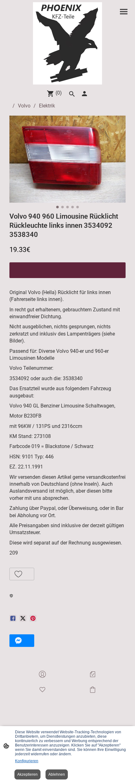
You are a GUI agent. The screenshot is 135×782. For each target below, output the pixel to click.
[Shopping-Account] (84, 93)
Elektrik (47, 106)
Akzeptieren (27, 774)
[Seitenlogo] (67, 43)
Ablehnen (56, 774)
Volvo (24, 106)
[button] (21, 574)
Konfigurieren (26, 761)
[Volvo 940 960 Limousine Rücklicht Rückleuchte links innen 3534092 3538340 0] (67, 159)
